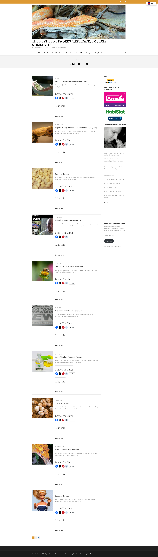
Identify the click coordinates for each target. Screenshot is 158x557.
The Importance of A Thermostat (114, 179)
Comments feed (109, 214)
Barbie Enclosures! (62, 496)
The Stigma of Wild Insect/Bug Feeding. (70, 266)
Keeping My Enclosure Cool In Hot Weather (71, 81)
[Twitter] (120, 1)
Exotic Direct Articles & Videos (75, 53)
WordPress (90, 554)
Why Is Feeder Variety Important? (67, 449)
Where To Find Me (43, 53)
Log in (106, 206)
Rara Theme (76, 554)
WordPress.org (109, 218)
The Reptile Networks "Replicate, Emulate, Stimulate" (69, 43)
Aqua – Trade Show (110, 187)
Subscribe (109, 241)
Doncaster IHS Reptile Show (112, 191)
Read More (60, 116)
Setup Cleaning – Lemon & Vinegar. (68, 357)
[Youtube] (125, 1)
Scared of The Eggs (62, 403)
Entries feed (108, 210)
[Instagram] (122, 1)
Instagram (89, 53)
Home (34, 53)
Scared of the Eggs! (62, 174)
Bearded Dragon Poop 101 (112, 183)
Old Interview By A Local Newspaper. (68, 311)
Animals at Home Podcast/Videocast (68, 220)
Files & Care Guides (57, 53)
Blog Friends (98, 53)
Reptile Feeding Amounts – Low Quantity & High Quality (76, 127)
